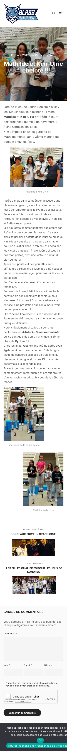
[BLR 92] (21, 13)
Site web (48, 665)
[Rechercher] (54, 13)
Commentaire (11, 633)
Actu (53, 55)
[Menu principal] (60, 13)
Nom (7, 665)
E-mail (28, 665)
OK (40, 740)
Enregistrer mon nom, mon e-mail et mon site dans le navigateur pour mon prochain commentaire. (32, 684)
